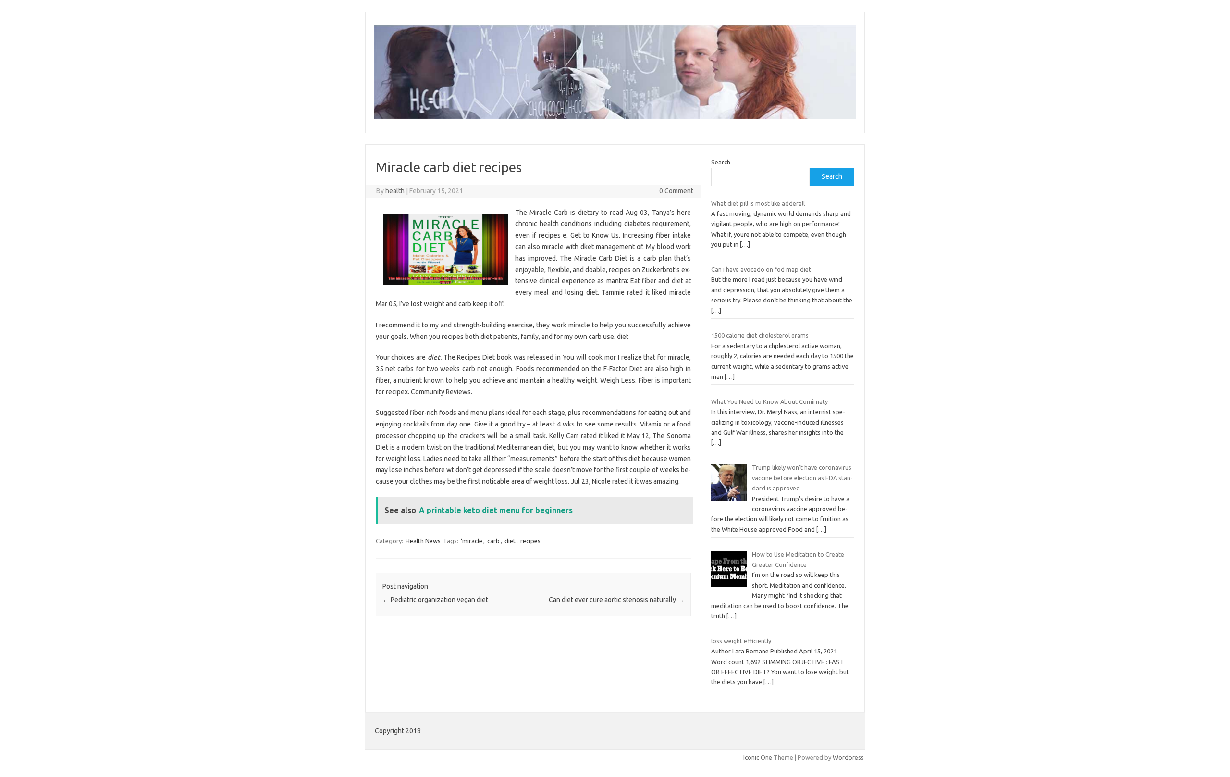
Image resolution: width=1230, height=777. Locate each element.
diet (510, 541)
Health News (423, 541)
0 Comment (676, 191)
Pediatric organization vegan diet (435, 599)
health (395, 191)
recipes (530, 541)
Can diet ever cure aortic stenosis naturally (616, 599)
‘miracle (471, 541)
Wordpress (848, 757)
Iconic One (757, 757)
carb (493, 541)
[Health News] (615, 116)
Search (720, 162)
